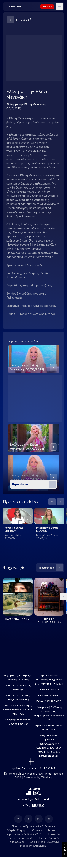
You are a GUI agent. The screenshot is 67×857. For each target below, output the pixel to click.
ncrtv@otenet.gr (48, 755)
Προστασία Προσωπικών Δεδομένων (33, 826)
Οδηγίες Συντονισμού (19, 837)
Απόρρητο (64, 849)
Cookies (37, 830)
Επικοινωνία (55, 834)
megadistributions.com (33, 845)
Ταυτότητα (54, 830)
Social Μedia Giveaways (44, 841)
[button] (59, 6)
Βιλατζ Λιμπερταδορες (49, 620)
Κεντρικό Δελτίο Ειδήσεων (14, 529)
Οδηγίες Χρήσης (16, 830)
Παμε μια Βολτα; (17, 618)
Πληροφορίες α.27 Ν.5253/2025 (23, 834)
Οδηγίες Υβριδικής (49, 837)
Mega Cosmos (16, 841)
